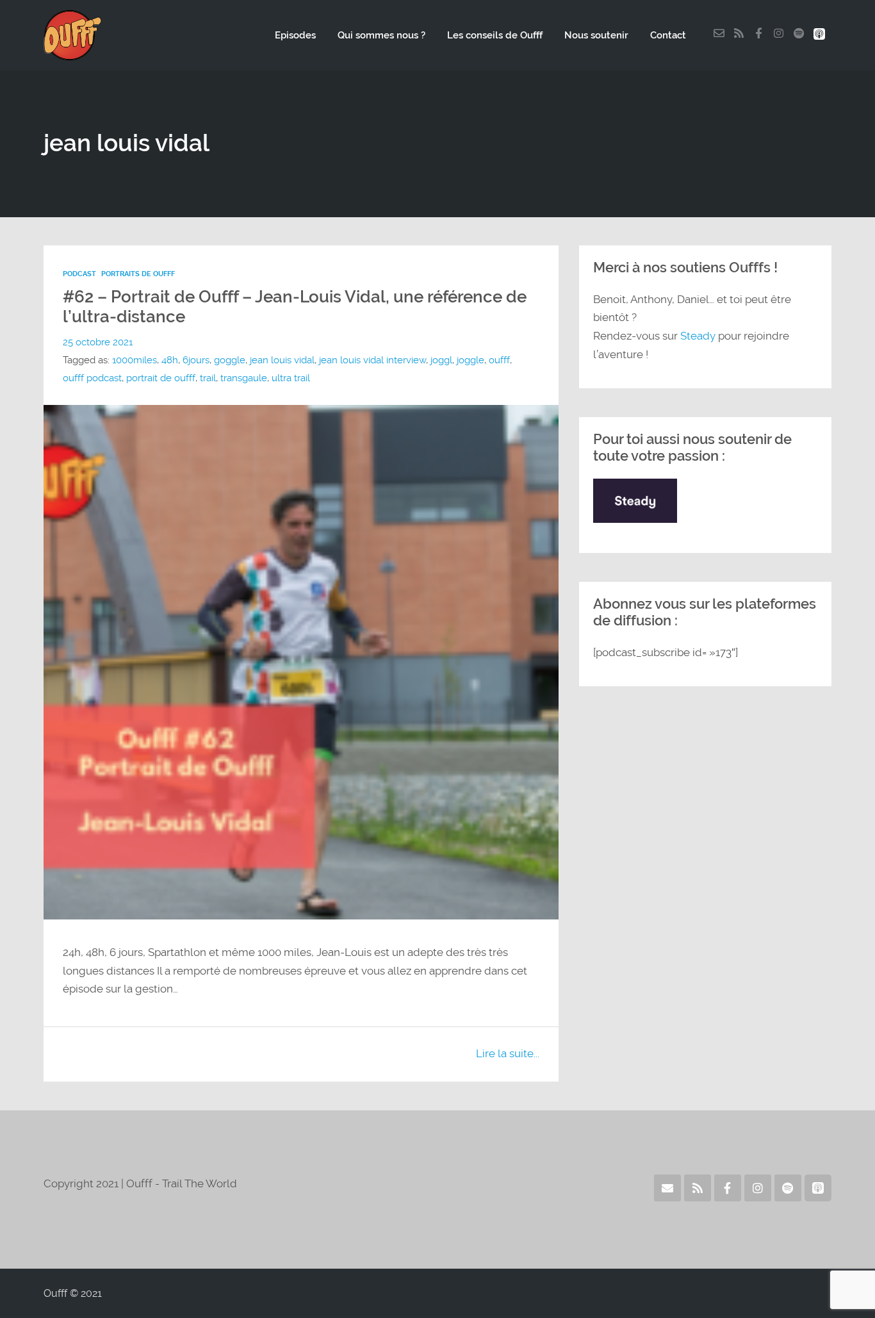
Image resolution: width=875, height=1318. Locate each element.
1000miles (134, 360)
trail (208, 378)
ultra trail (291, 378)
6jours (196, 360)
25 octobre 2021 (98, 342)
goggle (229, 360)
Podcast (79, 274)
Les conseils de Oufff (495, 35)
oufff (499, 360)
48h (169, 360)
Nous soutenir (596, 35)
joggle (470, 360)
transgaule (243, 378)
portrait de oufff (160, 378)
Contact (668, 35)
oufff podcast (92, 378)
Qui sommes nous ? (381, 35)
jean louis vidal (282, 360)
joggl (441, 360)
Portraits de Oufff (138, 274)
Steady (698, 335)
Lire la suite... (507, 1053)
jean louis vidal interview (372, 360)
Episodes (295, 35)
